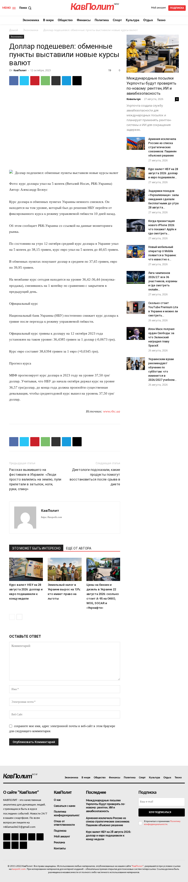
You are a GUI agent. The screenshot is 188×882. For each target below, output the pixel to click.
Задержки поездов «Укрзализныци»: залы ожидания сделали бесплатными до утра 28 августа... (163, 199)
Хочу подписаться (160, 812)
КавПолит (20, 70)
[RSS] (31, 836)
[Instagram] (15, 836)
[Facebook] (13, 80)
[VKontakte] (15, 845)
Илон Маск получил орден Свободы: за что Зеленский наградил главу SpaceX (161, 337)
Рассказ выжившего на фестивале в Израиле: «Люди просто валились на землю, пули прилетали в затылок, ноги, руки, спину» (35, 479)
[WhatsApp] (45, 80)
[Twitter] (24, 80)
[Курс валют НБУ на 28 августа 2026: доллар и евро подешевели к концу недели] (26, 569)
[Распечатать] (56, 80)
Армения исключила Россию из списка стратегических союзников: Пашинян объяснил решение (162, 147)
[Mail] (23, 836)
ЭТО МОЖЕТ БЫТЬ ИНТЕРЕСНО (36, 548)
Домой (13, 30)
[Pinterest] (34, 80)
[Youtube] (23, 845)
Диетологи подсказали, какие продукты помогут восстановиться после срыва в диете (95, 477)
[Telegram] (66, 80)
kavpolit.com (19, 869)
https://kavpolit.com (51, 517)
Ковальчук (134, 99)
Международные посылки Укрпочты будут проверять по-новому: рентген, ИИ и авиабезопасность (105, 806)
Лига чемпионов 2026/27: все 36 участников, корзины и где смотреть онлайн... (162, 281)
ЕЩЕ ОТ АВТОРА (78, 548)
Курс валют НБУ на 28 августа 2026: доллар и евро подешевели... (163, 173)
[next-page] (19, 617)
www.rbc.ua (111, 411)
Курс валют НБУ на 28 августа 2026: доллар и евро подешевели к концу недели (108, 836)
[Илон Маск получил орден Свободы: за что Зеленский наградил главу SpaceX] (136, 333)
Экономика (30, 30)
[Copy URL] (77, 80)
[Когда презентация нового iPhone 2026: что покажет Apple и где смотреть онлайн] (136, 225)
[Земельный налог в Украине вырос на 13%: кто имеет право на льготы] (64, 569)
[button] (25, 7)
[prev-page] (12, 617)
